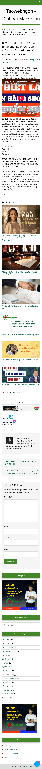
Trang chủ (7, 30)
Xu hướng (16, 30)
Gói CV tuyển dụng (8, 659)
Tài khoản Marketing (9, 678)
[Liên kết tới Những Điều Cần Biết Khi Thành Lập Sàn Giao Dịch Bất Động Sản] (21, 257)
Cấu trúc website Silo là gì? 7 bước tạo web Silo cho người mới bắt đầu (20, 361)
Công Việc (5, 643)
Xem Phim (5, 698)
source (4, 194)
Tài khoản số (6, 682)
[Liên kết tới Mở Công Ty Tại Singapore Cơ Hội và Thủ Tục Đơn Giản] (21, 291)
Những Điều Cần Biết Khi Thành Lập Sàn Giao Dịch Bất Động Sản (20, 273)
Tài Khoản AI (6, 671)
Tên (6, 526)
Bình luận (8, 497)
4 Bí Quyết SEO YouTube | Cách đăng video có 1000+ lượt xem (21, 386)
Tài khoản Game (8, 675)
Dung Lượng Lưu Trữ (9, 651)
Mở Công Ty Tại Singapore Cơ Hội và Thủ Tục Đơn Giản (20, 307)
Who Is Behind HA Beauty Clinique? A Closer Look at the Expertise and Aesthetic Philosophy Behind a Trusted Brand (20, 238)
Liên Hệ (6, 758)
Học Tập (5, 663)
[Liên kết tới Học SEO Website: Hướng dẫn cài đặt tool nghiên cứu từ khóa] (21, 323)
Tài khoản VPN (7, 686)
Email (6, 538)
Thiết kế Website (8, 690)
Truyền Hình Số (7, 694)
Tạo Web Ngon (27, 766)
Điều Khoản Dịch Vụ (11, 754)
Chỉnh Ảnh (6, 640)
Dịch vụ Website (7, 647)
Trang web (7, 549)
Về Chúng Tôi (9, 746)
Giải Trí (4, 655)
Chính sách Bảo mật (11, 750)
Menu (21, 2)
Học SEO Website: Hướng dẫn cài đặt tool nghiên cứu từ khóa (21, 336)
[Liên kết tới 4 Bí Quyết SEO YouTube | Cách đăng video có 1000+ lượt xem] (21, 375)
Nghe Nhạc (6, 667)
